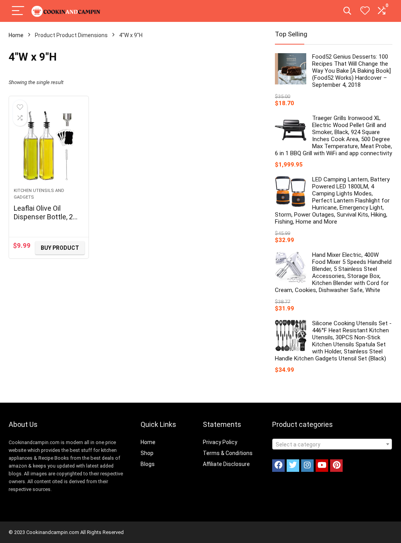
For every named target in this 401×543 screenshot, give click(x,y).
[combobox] (332, 444)
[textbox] (332, 444)
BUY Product (60, 248)
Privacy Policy (220, 442)
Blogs (148, 464)
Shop (147, 453)
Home (16, 35)
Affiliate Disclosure (226, 464)
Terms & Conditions (228, 453)
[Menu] (18, 11)
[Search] (347, 11)
